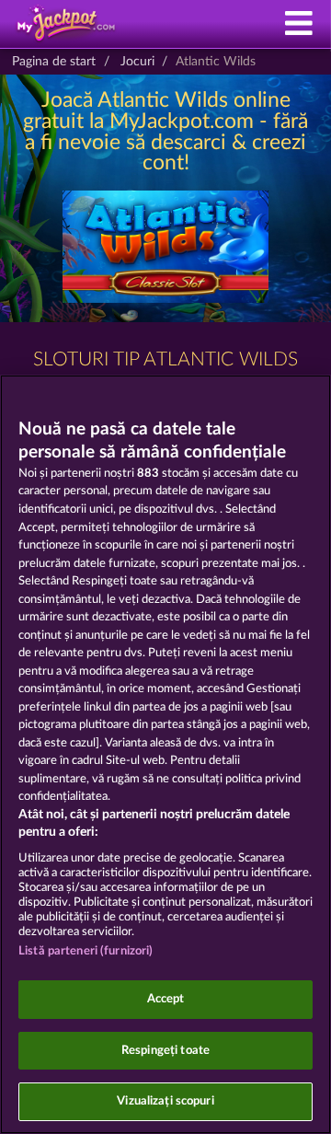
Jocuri (137, 61)
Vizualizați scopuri (165, 1101)
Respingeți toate (165, 1051)
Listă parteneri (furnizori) (86, 951)
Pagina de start (54, 61)
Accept (166, 999)
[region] (165, 754)
